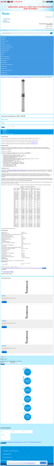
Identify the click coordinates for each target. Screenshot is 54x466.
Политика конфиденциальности (6, 460)
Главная (1, 77)
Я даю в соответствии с (22, 268)
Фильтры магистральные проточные (7, 46)
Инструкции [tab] (5, 132)
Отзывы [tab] (4, 131)
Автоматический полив (5, 74)
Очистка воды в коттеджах (5, 48)
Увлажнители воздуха (4, 50)
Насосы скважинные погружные (17, 77)
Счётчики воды (3, 68)
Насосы (2, 54)
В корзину (4, 327)
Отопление (3, 52)
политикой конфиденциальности (31, 463)
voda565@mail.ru (6, 18)
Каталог (5, 77)
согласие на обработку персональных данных (27, 462)
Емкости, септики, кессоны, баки (6, 70)
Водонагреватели (4, 60)
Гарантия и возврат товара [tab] (8, 133)
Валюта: (3, 7)
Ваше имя (2, 362)
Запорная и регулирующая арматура (7, 64)
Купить (3, 127)
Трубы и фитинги (4, 62)
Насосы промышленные (5, 56)
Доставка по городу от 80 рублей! (11, 1)
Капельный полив (4, 72)
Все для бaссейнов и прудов (5, 58)
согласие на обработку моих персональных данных (14, 268)
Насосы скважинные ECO (28, 77)
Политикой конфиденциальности (36, 268)
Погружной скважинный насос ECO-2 (9, 348)
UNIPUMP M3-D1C (34, 141)
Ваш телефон (12, 362)
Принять (43, 462)
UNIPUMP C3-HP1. (34, 143)
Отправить (44, 268)
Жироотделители (4, 66)
